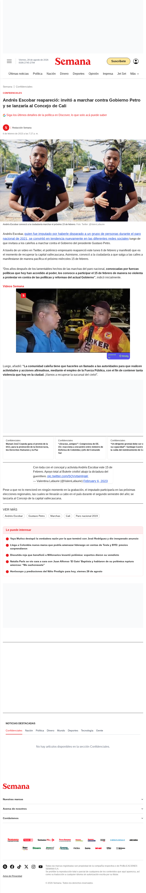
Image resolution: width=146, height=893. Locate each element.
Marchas (55, 515)
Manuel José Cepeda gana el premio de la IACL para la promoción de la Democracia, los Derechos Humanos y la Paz (27, 447)
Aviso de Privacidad (16, 876)
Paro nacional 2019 (87, 515)
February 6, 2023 (95, 481)
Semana (7, 86)
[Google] (5, 866)
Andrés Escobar (14, 515)
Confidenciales (24, 86)
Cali (68, 515)
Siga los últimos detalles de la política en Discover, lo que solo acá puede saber (56, 115)
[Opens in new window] (12, 866)
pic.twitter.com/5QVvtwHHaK (67, 476)
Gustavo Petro (36, 515)
